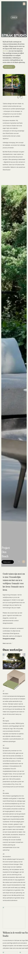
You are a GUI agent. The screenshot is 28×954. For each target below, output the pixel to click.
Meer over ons (7, 643)
